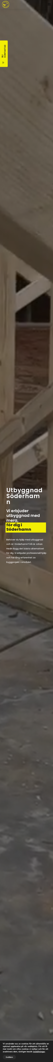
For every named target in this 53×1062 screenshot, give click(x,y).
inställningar (39, 1051)
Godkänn (9, 1057)
